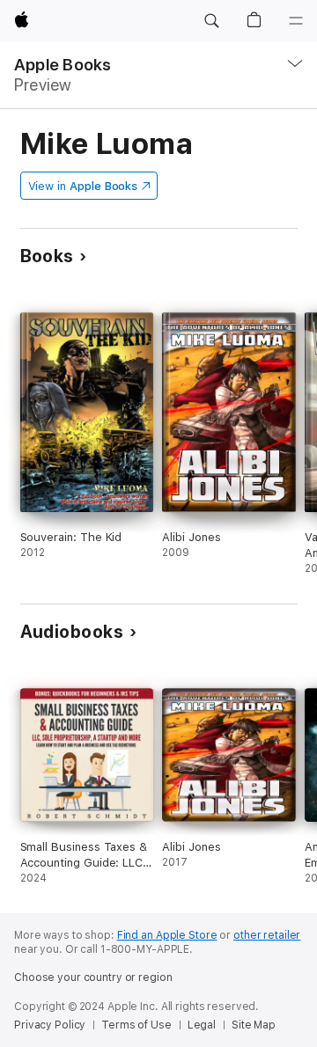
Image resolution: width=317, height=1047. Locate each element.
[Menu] (296, 21)
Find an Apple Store (167, 935)
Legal (202, 1025)
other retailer (266, 935)
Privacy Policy (49, 1025)
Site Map (254, 1025)
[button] (211, 21)
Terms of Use (136, 1025)
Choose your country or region (93, 977)
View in (83, 186)
